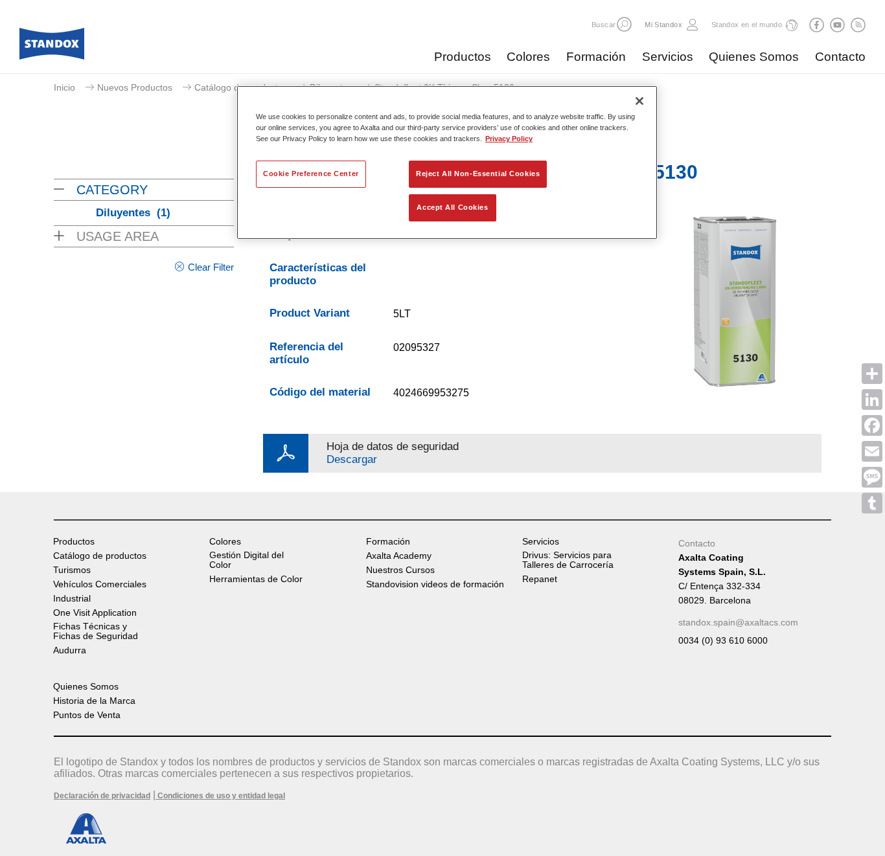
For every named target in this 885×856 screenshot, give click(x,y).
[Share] (872, 374)
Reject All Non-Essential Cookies (478, 173)
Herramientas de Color (256, 579)
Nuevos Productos (134, 87)
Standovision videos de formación (435, 584)
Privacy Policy (509, 138)
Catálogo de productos (241, 87)
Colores (528, 56)
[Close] (639, 101)
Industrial (72, 598)
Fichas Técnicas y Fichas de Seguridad (95, 631)
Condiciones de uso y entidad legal (220, 795)
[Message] (872, 477)
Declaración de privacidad (102, 795)
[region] (447, 162)
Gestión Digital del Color (246, 560)
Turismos (72, 570)
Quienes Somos (754, 56)
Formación (596, 56)
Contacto (840, 56)
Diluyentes (133, 213)
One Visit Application (95, 613)
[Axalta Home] (51, 47)
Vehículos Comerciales (99, 584)
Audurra (69, 650)
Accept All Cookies (452, 207)
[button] (624, 24)
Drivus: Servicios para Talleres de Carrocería (568, 560)
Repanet (539, 579)
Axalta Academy (398, 556)
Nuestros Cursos (400, 570)
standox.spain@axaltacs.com (738, 622)
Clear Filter (211, 267)
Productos (462, 56)
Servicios (667, 56)
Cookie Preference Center (311, 173)
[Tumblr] (872, 503)
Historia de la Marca (94, 701)
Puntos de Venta (87, 715)
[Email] (872, 451)
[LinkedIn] (872, 399)
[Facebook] (872, 425)
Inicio (64, 87)
